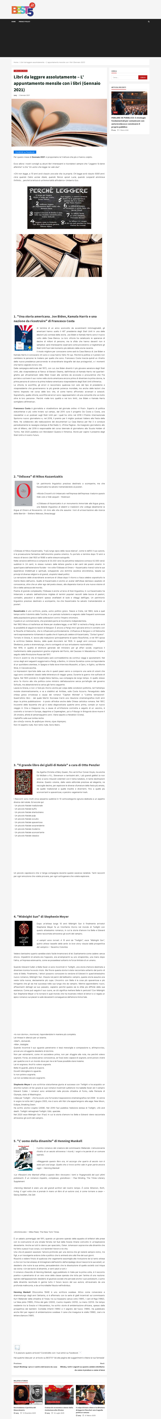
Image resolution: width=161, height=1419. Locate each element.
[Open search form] (149, 21)
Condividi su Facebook (24, 152)
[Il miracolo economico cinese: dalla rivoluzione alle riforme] (59, 1395)
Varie (32, 1402)
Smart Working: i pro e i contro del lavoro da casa (35, 1365)
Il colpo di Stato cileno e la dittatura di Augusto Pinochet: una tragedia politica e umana (90, 1410)
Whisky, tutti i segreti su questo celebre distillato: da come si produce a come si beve (82, 1366)
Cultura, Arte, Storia (20, 71)
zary (15, 95)
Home (14, 22)
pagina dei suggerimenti (72, 1358)
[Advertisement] (80, 40)
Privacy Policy (24, 22)
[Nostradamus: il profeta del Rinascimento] (28, 1395)
